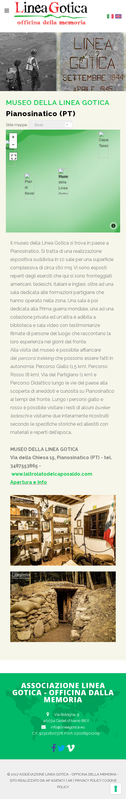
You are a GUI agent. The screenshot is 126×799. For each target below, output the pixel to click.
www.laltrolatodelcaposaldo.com (51, 474)
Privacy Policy (88, 780)
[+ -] (63, 181)
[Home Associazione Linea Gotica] (51, 20)
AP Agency (55, 780)
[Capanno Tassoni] (103, 144)
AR (70, 780)
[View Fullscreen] (13, 156)
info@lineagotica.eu (68, 727)
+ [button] (13, 137)
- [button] (13, 144)
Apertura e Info (28, 482)
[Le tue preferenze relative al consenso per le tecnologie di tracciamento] (115, 788)
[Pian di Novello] (29, 186)
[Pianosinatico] (63, 181)
